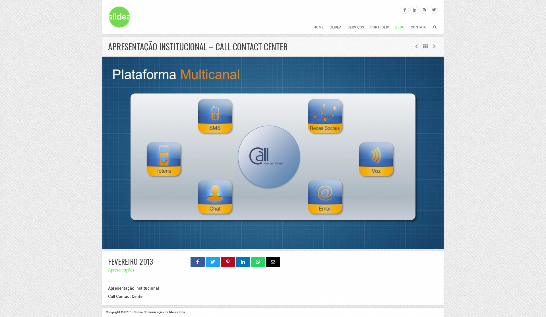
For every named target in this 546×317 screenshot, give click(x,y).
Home (318, 27)
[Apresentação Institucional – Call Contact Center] (273, 153)
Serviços (356, 27)
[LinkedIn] (414, 10)
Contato (419, 27)
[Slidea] (119, 17)
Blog (400, 27)
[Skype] (424, 10)
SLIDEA (336, 27)
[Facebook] (405, 10)
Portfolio (379, 27)
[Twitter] (434, 10)
